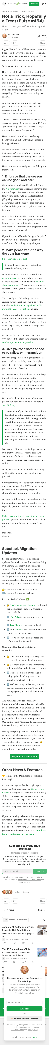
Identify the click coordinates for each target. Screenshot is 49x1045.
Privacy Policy (33, 1030)
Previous (10, 910)
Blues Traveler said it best (14, 259)
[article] (24, 934)
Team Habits (19, 309)
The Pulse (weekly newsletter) (18, 12)
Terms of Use (37, 877)
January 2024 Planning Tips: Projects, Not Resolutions (18, 928)
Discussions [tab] (22, 920)
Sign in (43, 3)
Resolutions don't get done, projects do (18, 934)
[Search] (44, 919)
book (27, 309)
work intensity (9, 278)
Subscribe (34, 3)
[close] (41, 967)
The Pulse (15, 617)
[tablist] (15, 919)
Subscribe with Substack (26, 1018)
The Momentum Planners (22, 605)
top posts (19, 629)
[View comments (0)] (14, 942)
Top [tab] (5, 920)
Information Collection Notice (29, 880)
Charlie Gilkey (14, 34)
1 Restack (25, 892)
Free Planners (16, 625)
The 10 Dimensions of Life (16, 949)
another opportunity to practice (17, 342)
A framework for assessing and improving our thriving (16, 953)
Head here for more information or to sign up (23, 832)
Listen (43, 36)
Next (40, 910)
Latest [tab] (12, 920)
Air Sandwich (12, 189)
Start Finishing (9, 405)
